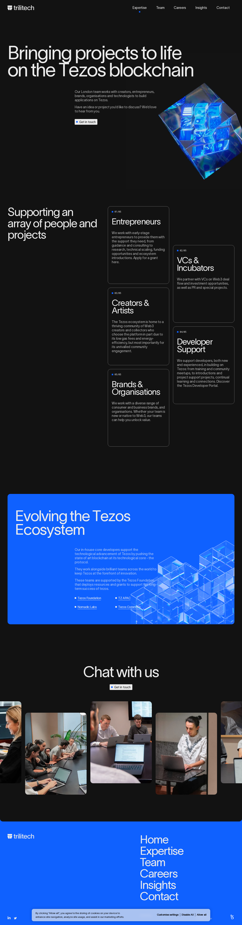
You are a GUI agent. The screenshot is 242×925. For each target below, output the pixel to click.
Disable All (187, 914)
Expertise (140, 8)
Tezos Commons (129, 607)
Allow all (201, 914)
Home (154, 839)
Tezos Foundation (89, 598)
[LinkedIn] (9, 917)
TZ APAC (124, 598)
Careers (180, 8)
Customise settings (167, 914)
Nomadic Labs (87, 607)
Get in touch (87, 122)
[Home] (21, 7)
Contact (223, 8)
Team (160, 8)
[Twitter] (15, 918)
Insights (201, 8)
